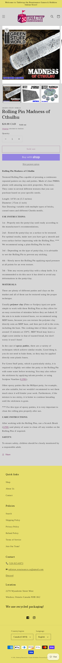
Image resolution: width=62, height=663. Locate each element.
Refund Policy (12, 533)
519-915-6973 (16, 563)
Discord (9, 575)
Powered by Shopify (45, 657)
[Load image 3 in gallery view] (50, 94)
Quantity (6, 133)
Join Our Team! (13, 546)
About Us (10, 489)
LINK (23, 379)
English (41, 637)
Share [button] (8, 454)
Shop (8, 482)
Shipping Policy (13, 520)
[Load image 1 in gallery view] (12, 94)
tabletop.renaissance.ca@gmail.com (26, 569)
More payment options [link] (31, 164)
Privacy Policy (12, 527)
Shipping (5, 128)
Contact (9, 495)
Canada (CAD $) (20, 637)
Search (9, 514)
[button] (3, 16)
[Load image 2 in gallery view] (31, 94)
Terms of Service (13, 540)
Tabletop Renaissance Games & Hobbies (27, 657)
